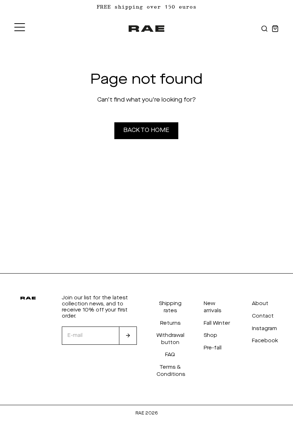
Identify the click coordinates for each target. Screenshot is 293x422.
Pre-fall (213, 347)
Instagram (264, 328)
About (260, 303)
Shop (210, 335)
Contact (263, 316)
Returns (170, 323)
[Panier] (275, 28)
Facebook (265, 340)
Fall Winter (217, 323)
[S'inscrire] (128, 336)
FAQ (170, 354)
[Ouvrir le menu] (19, 27)
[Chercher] (264, 28)
